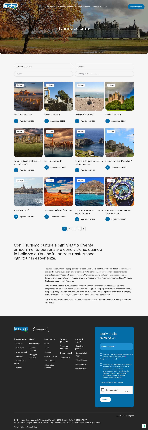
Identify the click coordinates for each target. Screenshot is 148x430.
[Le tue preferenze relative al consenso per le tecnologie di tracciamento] (144, 426)
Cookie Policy (31, 427)
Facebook (120, 416)
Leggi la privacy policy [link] (108, 359)
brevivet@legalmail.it (93, 422)
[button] (41, 6)
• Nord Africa (49, 361)
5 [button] (83, 229)
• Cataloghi (18, 356)
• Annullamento (81, 364)
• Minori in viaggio (82, 360)
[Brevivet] (10, 6)
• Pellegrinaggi (34, 343)
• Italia (46, 343)
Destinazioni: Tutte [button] (24, 66)
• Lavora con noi (20, 352)
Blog (105, 7)
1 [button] (64, 229)
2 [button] (69, 229)
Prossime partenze (82, 7)
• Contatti (18, 368)
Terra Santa (96, 7)
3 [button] (74, 229)
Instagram (130, 416)
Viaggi (41, 7)
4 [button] (78, 229)
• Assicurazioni (80, 368)
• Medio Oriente (50, 356)
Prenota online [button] (136, 7)
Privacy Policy (19, 427)
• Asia (46, 348)
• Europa (47, 352)
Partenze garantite (65, 7)
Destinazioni (51, 7)
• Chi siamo (18, 343)
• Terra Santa (65, 357)
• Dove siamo (19, 348)
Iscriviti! (105, 399)
